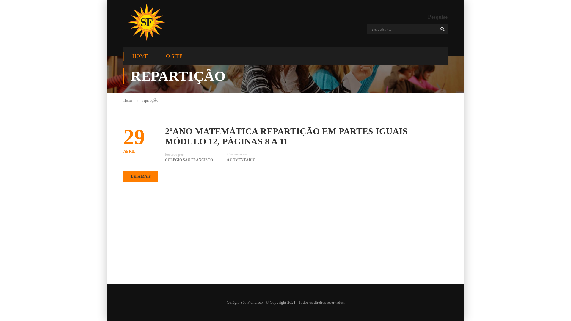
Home (140, 56)
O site (174, 56)
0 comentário (241, 160)
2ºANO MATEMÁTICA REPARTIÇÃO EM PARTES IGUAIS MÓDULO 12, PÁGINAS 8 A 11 (286, 136)
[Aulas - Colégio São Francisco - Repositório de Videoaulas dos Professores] (146, 22)
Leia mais (141, 176)
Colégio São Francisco (189, 160)
